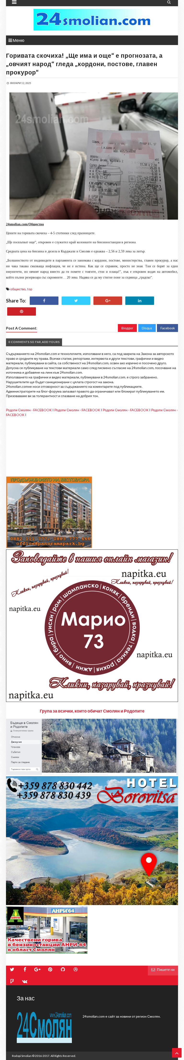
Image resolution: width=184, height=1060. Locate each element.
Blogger (127, 328)
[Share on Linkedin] (139, 301)
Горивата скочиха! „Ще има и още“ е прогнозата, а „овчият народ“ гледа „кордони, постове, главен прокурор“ (84, 64)
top (29, 289)
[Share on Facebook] (44, 301)
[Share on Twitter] (76, 301)
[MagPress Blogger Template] (92, 19)
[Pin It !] (21, 311)
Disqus (147, 328)
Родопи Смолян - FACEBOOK (29, 410)
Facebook (168, 328)
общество (18, 289)
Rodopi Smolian (22, 1056)
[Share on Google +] (107, 301)
